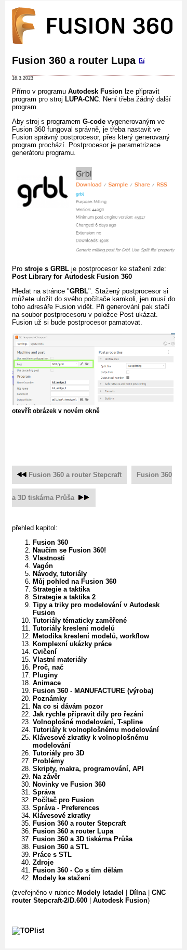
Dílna (137, 892)
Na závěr (46, 776)
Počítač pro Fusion (63, 800)
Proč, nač (48, 667)
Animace (47, 683)
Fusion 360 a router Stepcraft (75, 475)
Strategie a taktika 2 (64, 597)
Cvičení (45, 652)
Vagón (43, 566)
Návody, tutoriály (60, 573)
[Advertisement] (99, 434)
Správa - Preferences (66, 808)
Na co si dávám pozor (68, 706)
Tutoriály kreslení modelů (74, 628)
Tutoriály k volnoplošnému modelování (96, 730)
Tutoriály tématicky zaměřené (80, 620)
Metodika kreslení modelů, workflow (91, 636)
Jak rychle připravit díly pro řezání (88, 714)
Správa (44, 792)
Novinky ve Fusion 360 (69, 784)
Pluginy (45, 675)
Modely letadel (100, 892)
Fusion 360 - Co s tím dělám (78, 870)
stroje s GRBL (46, 269)
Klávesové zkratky (61, 815)
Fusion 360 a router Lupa (74, 60)
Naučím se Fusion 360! (69, 550)
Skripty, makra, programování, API (88, 769)
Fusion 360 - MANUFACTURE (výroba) (93, 691)
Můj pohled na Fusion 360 (74, 581)
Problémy (48, 761)
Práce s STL (52, 854)
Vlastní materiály (60, 659)
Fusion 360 (50, 542)
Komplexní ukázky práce (72, 644)
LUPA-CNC (82, 99)
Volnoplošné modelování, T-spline (88, 722)
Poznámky (49, 698)
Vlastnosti (49, 558)
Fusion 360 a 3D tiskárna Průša (82, 839)
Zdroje (43, 862)
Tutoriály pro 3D (58, 753)
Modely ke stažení (61, 878)
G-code (94, 121)
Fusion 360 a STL (61, 847)
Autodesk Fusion (95, 91)
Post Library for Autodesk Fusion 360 (72, 276)
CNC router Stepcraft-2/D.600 (89, 896)
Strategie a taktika (61, 589)
